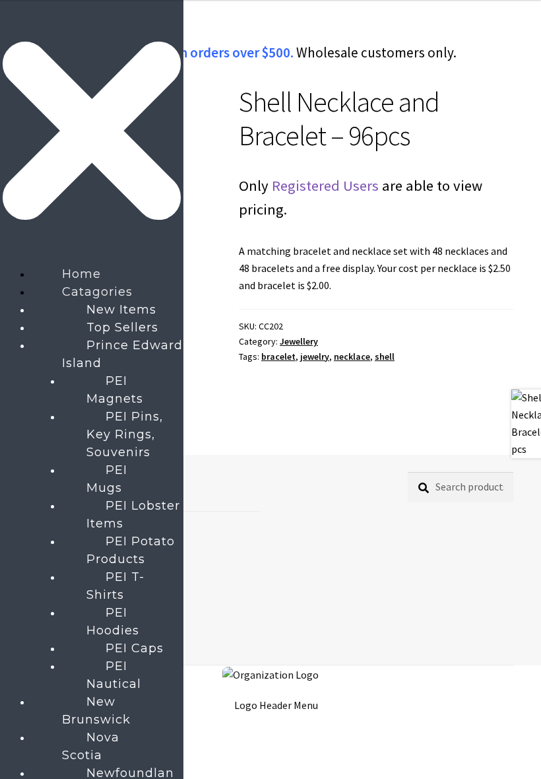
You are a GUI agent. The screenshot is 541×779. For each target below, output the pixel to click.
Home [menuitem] (81, 274)
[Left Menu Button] (91, 256)
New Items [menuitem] (121, 309)
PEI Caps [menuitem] (135, 648)
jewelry (314, 356)
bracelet (278, 356)
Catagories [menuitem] (97, 292)
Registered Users (325, 185)
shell (385, 356)
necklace (352, 356)
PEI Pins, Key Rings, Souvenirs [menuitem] (124, 434)
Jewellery (299, 341)
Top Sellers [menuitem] (122, 327)
